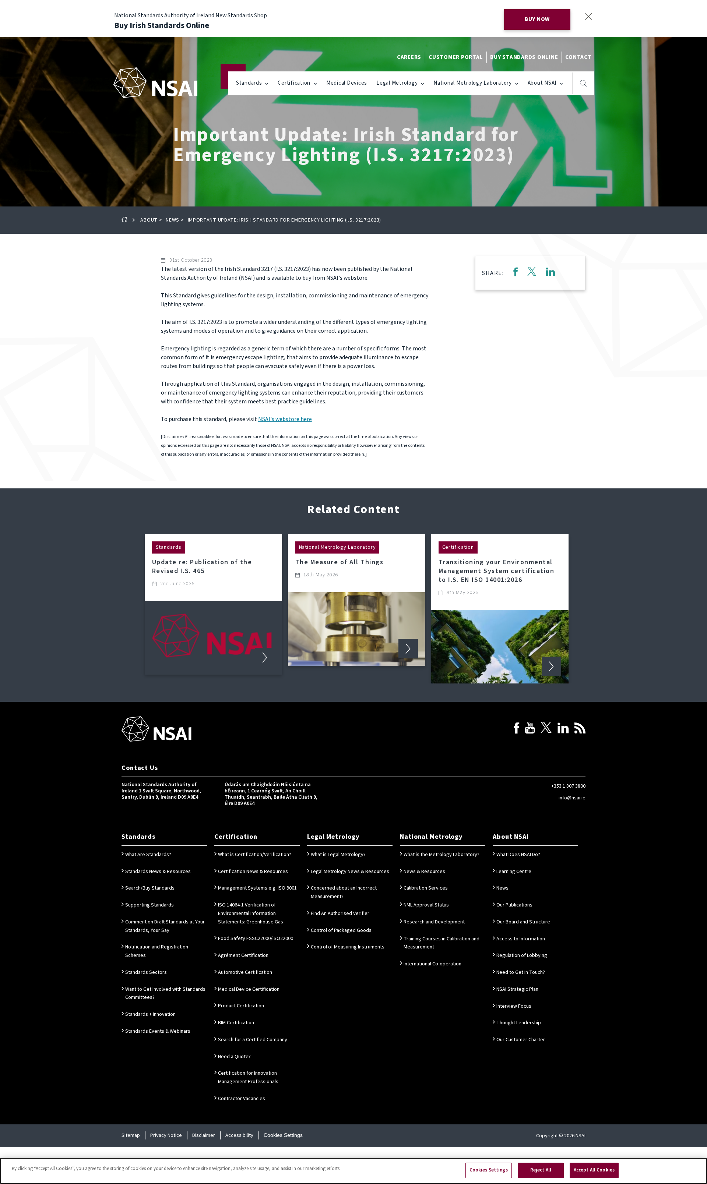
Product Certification (241, 1006)
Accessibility (239, 1135)
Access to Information (520, 939)
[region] (353, 1171)
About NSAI (542, 83)
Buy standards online (524, 57)
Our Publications (514, 905)
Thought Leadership (518, 1022)
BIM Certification (236, 1022)
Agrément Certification (243, 955)
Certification (294, 83)
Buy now (537, 19)
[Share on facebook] (515, 272)
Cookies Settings (283, 1135)
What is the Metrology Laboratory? (441, 854)
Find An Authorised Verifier (340, 913)
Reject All (540, 1170)
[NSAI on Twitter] (546, 729)
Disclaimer (203, 1135)
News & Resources (424, 871)
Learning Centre (513, 871)
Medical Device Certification (248, 989)
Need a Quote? (234, 1056)
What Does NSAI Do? (518, 854)
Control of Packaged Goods (341, 930)
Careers (409, 57)
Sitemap (131, 1135)
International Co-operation (432, 964)
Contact (578, 57)
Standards (249, 83)
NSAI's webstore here (285, 419)
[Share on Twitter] (531, 272)
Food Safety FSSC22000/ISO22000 (255, 938)
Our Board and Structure (523, 922)
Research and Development (434, 922)
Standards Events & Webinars (157, 1031)
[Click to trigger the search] (583, 83)
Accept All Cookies (594, 1170)
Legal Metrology (397, 83)
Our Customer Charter (520, 1039)
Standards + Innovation (150, 1014)
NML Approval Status (426, 905)
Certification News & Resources (253, 871)
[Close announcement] (588, 16)
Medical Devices (346, 83)
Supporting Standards (149, 905)
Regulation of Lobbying (521, 955)
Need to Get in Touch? (520, 972)
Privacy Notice (166, 1135)
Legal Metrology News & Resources (350, 871)
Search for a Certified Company (252, 1039)
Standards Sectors (146, 972)
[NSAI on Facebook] (516, 729)
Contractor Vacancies (241, 1098)
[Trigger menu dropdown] (266, 83)
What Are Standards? (148, 854)
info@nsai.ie (572, 798)
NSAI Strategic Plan (517, 989)
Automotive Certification (245, 972)
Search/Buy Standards (150, 888)
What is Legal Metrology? (338, 854)
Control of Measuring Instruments (347, 947)
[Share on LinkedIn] (550, 272)
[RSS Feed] (579, 729)
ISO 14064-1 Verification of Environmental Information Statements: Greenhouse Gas (250, 913)
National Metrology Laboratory (472, 83)
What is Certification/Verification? (254, 854)
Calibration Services (426, 888)
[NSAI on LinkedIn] (563, 729)
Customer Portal (456, 57)
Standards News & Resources (158, 871)
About (149, 220)
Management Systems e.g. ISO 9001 (257, 888)
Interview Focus (513, 1006)
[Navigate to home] (155, 82)
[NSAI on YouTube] (530, 729)
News (172, 220)
